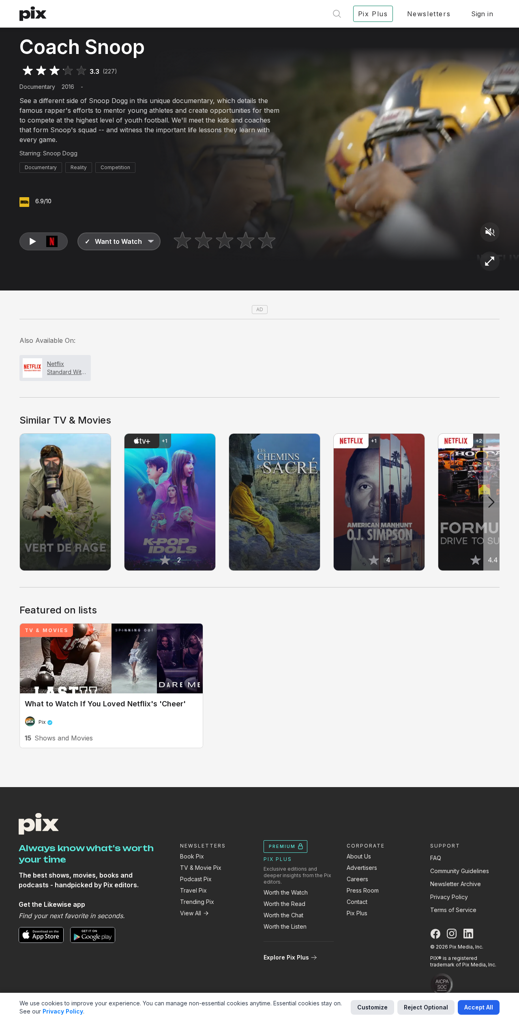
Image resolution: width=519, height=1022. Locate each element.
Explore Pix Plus (286, 957)
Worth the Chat (283, 915)
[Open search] (336, 13)
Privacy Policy (449, 896)
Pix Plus (357, 913)
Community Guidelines (459, 870)
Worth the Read (284, 903)
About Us (359, 856)
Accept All (478, 1007)
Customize (372, 1007)
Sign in (482, 14)
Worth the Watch (286, 892)
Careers (357, 879)
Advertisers (362, 867)
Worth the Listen (285, 926)
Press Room (363, 890)
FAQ (435, 857)
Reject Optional (426, 1007)
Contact (357, 901)
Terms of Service (453, 909)
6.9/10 (43, 201)
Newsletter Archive (455, 883)
